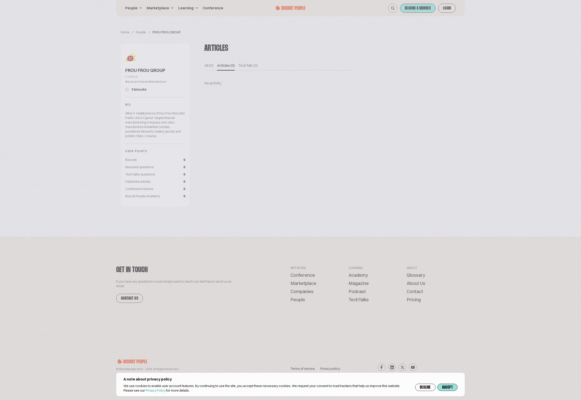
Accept (447, 387)
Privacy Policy (155, 390)
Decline (425, 387)
